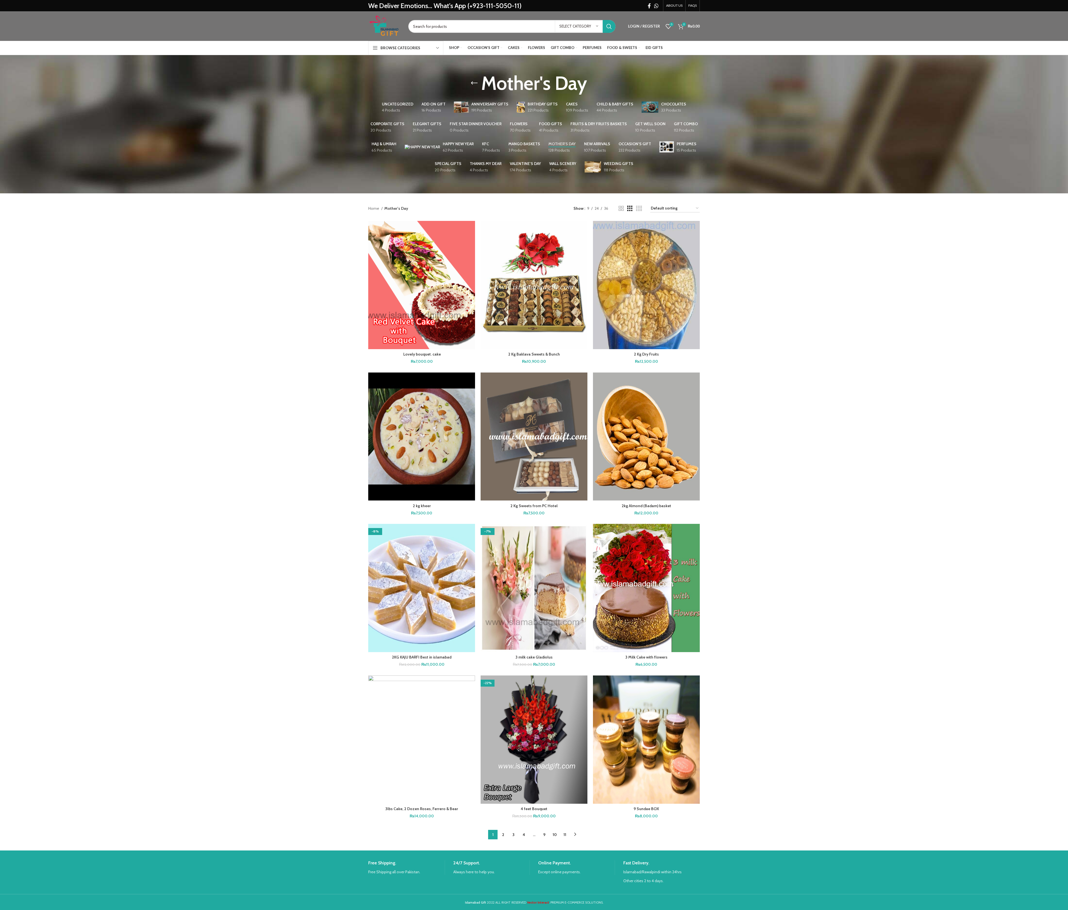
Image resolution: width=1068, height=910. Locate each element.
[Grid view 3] (629, 208)
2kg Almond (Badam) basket (646, 505)
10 (555, 834)
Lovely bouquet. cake (421, 354)
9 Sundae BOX (646, 808)
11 (564, 834)
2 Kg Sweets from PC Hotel (534, 505)
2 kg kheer (422, 505)
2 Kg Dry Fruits (646, 354)
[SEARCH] (609, 26)
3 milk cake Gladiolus (534, 657)
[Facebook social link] (649, 6)
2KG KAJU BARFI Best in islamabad (421, 657)
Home (374, 208)
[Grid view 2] (621, 208)
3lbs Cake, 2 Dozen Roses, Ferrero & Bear (421, 808)
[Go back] (474, 83)
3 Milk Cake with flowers (646, 657)
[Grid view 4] (639, 208)
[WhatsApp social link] (656, 6)
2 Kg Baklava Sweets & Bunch (534, 354)
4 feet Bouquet (534, 808)
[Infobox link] (406, 867)
